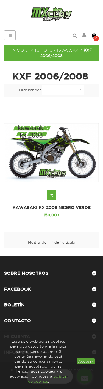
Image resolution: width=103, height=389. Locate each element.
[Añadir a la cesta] (51, 195)
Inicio (18, 50)
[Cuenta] (84, 35)
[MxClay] (51, 14)
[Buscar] (75, 35)
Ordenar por (30, 90)
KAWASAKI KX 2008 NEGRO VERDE (52, 207)
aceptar (85, 361)
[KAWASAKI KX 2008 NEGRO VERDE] (51, 152)
